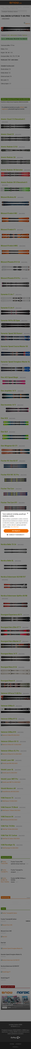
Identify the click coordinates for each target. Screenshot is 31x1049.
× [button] (27, 513)
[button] (15, 535)
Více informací (15, 527)
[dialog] (15, 524)
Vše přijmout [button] (16, 531)
